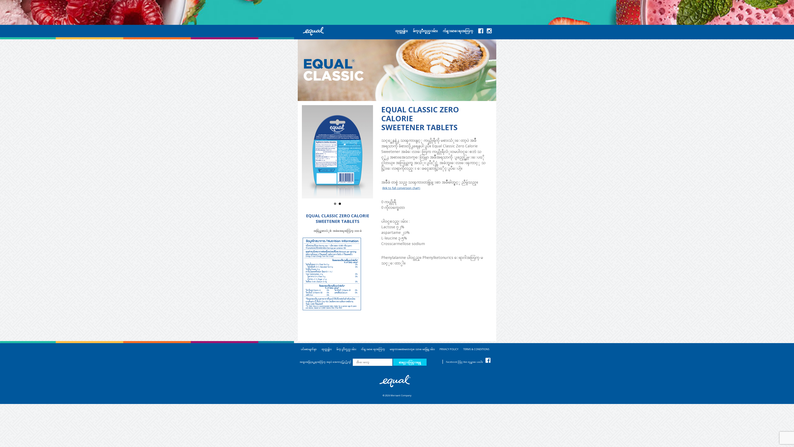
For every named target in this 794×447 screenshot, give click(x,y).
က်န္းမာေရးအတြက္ (373, 349)
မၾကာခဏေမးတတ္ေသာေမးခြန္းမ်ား (412, 349)
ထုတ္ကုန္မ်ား (327, 349)
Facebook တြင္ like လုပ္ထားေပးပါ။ (464, 361)
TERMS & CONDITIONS (476, 349)
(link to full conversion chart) (401, 188)
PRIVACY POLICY (449, 349)
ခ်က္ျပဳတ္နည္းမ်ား (346, 349)
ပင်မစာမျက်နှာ (309, 349)
